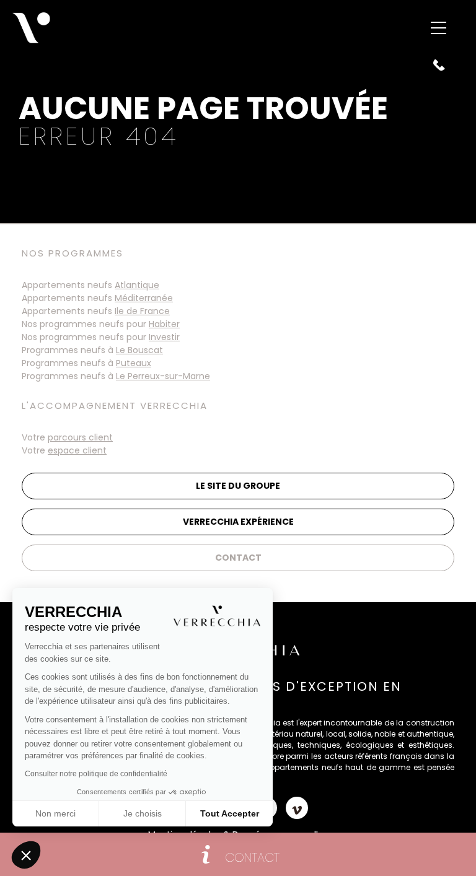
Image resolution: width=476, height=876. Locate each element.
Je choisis (142, 813)
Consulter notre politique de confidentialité (96, 773)
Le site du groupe (238, 486)
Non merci (55, 813)
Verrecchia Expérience (238, 521)
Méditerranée (144, 298)
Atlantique (137, 285)
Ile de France (142, 311)
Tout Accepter (229, 813)
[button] (26, 855)
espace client (77, 450)
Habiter (164, 324)
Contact (238, 557)
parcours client (80, 437)
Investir (164, 337)
